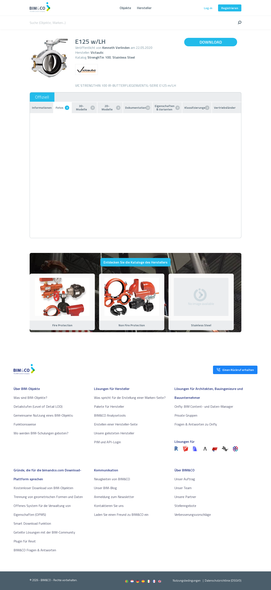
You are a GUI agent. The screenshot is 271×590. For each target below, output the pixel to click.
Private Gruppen (185, 415)
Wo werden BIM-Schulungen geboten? (41, 433)
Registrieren (229, 8)
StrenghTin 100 (99, 57)
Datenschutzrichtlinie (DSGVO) (223, 580)
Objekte (125, 7)
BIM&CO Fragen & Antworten (35, 550)
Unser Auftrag (184, 479)
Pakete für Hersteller (109, 406)
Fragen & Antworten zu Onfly (195, 424)
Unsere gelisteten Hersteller (114, 433)
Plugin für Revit (25, 541)
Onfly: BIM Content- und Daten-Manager (203, 406)
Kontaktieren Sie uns (109, 505)
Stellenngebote (185, 505)
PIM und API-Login (107, 442)
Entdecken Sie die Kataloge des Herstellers (135, 262)
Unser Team (183, 487)
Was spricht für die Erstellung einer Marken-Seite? (130, 397)
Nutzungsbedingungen (186, 580)
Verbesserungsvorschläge (192, 514)
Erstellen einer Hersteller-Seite (116, 424)
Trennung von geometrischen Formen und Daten (48, 496)
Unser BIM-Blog (105, 487)
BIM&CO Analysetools (110, 415)
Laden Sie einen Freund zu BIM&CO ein (121, 514)
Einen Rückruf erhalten (238, 370)
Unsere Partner (185, 496)
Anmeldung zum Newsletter (114, 496)
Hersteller (144, 7)
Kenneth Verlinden (116, 47)
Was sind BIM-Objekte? (30, 397)
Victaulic (97, 52)
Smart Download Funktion (32, 523)
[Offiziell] (42, 97)
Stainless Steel (123, 57)
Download (210, 42)
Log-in (208, 8)
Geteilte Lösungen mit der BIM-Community (44, 532)
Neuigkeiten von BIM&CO (112, 479)
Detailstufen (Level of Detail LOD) (38, 406)
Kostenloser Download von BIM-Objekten (43, 487)
